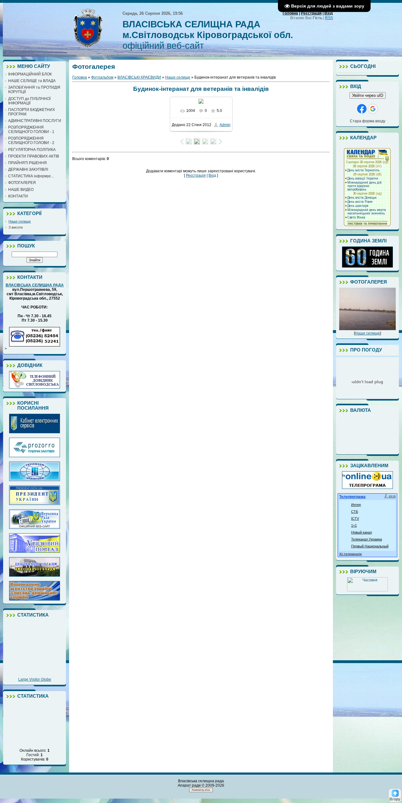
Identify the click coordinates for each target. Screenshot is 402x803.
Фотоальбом (102, 77)
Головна (290, 13)
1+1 (354, 525)
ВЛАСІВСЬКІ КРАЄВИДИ (139, 77)
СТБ (354, 511)
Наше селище (19, 221)
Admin (225, 125)
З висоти (15, 227)
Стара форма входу (367, 121)
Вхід (328, 13)
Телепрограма (352, 497)
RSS (329, 18)
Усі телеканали (350, 554)
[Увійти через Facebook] (362, 109)
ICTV (355, 518)
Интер (356, 505)
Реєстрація (311, 13)
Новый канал (361, 532)
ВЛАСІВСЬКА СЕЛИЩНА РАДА (35, 285)
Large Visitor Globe (34, 679)
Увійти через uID (367, 95)
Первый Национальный (369, 546)
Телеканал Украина (366, 539)
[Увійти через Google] (373, 109)
